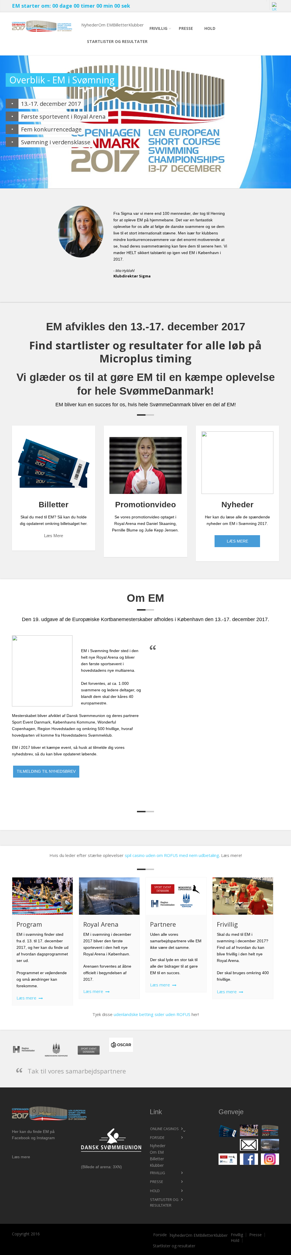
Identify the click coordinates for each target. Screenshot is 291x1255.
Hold (209, 28)
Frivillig (158, 28)
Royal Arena (101, 924)
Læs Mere (237, 541)
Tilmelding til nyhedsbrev (46, 771)
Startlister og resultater (117, 41)
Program (29, 924)
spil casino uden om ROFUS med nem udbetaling (172, 855)
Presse (186, 28)
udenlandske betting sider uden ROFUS (152, 1014)
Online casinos (164, 1128)
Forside (157, 1137)
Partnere (163, 924)
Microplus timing (145, 358)
